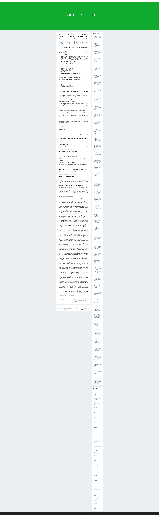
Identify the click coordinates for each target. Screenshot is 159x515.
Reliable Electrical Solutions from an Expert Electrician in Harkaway (97, 235)
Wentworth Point (96, 445)
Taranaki (95, 394)
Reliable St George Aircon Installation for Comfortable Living (97, 221)
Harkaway (95, 472)
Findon (95, 412)
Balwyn (95, 495)
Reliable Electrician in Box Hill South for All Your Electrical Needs (97, 80)
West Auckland (96, 405)
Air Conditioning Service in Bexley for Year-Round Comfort (97, 188)
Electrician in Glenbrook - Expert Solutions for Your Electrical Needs (97, 334)
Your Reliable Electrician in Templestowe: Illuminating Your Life (97, 275)
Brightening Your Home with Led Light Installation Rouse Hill (97, 56)
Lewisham (95, 430)
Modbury (95, 463)
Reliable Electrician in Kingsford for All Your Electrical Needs (97, 205)
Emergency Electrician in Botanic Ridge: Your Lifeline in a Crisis (97, 272)
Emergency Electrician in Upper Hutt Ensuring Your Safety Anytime (97, 157)
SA (63, 299)
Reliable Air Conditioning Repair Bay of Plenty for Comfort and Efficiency (97, 185)
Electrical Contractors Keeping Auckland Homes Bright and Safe (97, 87)
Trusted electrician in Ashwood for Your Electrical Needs (97, 232)
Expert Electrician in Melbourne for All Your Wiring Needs (97, 167)
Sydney (95, 460)
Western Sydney (96, 450)
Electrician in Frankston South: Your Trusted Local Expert (97, 320)
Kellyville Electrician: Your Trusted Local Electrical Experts (97, 90)
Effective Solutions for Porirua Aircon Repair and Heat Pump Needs (97, 119)
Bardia (95, 505)
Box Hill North (96, 488)
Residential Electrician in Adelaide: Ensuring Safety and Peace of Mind (97, 330)
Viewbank (95, 427)
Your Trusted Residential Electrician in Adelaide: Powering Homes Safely (73, 35)
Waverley (95, 468)
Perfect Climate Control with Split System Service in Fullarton (97, 199)
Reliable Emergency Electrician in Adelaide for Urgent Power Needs (97, 69)
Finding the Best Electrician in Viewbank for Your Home (97, 112)
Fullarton (95, 458)
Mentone (95, 493)
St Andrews (95, 414)
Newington (95, 424)
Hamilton (95, 402)
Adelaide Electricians (70, 196)
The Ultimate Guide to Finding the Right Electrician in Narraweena (97, 251)
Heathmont (95, 477)
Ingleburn (95, 501)
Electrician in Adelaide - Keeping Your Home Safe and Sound (97, 362)
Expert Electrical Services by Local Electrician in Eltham (97, 303)
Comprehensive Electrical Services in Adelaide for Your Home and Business (97, 83)
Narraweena (95, 475)
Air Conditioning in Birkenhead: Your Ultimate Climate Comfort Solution (97, 139)
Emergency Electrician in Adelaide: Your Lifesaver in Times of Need (97, 247)
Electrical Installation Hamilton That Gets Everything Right (97, 115)
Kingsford (95, 462)
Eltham (95, 490)
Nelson (95, 455)
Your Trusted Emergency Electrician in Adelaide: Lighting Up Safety (97, 254)
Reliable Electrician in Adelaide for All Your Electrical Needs (97, 151)
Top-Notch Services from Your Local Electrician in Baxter (64, 308)
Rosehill (95, 467)
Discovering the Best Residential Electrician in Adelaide (97, 258)
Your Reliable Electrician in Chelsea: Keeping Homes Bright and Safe (97, 290)
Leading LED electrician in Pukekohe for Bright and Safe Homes (97, 37)
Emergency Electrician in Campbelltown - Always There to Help (97, 372)
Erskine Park (95, 432)
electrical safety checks (79, 299)
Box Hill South (96, 415)
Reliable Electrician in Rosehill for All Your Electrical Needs (97, 215)
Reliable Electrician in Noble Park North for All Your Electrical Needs (97, 211)
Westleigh (95, 503)
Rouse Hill (95, 399)
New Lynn (95, 407)
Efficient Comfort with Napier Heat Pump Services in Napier (97, 40)
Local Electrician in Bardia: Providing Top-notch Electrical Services (97, 349)
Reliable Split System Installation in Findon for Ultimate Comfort (97, 72)
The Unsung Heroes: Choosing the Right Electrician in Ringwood (97, 265)
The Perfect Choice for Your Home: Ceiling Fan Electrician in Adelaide (97, 299)
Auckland (95, 417)
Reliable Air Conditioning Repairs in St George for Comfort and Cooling (97, 171)
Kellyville (95, 419)
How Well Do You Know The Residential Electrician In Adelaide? (97, 376)
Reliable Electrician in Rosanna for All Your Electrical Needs (97, 52)
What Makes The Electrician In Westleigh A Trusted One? (97, 342)
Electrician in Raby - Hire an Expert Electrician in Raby (97, 365)
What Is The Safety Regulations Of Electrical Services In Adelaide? (97, 369)
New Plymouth (96, 435)
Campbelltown (96, 508)
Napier (95, 392)
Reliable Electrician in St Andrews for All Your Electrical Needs (97, 76)
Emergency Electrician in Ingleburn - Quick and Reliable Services (97, 382)
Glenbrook (95, 500)
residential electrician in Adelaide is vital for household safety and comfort (73, 42)
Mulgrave (95, 473)
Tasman (95, 422)
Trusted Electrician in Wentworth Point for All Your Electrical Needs (97, 161)
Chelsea (95, 485)
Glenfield (95, 447)
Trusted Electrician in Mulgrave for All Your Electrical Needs (97, 239)
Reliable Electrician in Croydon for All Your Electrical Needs (97, 228)
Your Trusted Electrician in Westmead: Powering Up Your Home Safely (97, 293)
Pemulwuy (95, 483)
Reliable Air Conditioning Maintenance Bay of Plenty (97, 181)
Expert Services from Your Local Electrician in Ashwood (97, 261)
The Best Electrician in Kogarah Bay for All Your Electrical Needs (97, 306)
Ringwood (95, 457)
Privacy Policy (83, 513)
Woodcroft (95, 440)
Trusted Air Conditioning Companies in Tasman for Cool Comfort (97, 98)
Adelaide (61, 299)
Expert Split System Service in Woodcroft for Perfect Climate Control (97, 146)
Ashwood (95, 420)
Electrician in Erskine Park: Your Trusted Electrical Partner (97, 126)
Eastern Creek (96, 442)
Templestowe (96, 480)
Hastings (95, 425)
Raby (94, 506)
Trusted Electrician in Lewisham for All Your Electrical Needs (97, 122)
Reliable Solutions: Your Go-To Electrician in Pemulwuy (82, 308)
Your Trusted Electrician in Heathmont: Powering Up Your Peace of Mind (97, 268)
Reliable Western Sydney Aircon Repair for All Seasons (97, 178)
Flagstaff (95, 404)
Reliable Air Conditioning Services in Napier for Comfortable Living (97, 49)
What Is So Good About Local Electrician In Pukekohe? (97, 345)
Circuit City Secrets (61, 1)
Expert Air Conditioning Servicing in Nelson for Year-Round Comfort (97, 192)
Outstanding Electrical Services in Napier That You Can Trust (97, 143)
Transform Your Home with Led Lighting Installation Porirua (97, 174)
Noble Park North (96, 465)
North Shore (95, 437)
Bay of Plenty (96, 452)
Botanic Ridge (96, 478)
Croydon (95, 470)
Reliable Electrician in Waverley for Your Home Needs (97, 225)
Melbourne (95, 397)
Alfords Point (96, 498)
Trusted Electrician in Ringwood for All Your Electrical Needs (97, 196)
